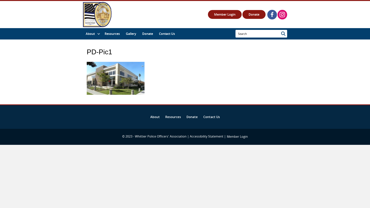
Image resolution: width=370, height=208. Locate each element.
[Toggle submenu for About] (98, 34)
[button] (272, 14)
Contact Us (211, 117)
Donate (254, 14)
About (155, 117)
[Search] (283, 34)
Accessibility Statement (206, 136)
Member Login (224, 14)
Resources (173, 117)
